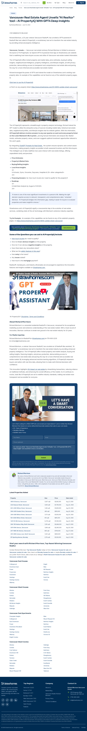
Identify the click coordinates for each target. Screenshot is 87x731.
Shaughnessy (47, 598)
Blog (64, 2)
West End (46, 608)
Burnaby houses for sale (45, 552)
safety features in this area (30, 251)
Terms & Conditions (51, 701)
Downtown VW (14, 653)
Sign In (82, 2)
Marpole (12, 606)
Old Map (83, 727)
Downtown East (14, 567)
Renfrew (46, 574)
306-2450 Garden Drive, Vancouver (21, 511)
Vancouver (28, 687)
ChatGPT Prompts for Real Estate (31, 146)
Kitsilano (12, 601)
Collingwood (13, 564)
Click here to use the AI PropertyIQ (21, 82)
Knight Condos (14, 637)
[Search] (44, 2)
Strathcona (47, 632)
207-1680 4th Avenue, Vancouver (20, 530)
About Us (71, 2)
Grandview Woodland (16, 627)
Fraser (11, 569)
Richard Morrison (16, 25)
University (46, 606)
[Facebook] (3, 700)
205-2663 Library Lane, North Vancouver (23, 534)
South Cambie (48, 601)
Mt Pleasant (47, 569)
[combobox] (32, 3)
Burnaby (27, 695)
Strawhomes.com (39, 267)
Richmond (28, 693)
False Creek (13, 660)
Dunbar (12, 595)
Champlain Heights (15, 616)
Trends (20, 7)
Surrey (27, 690)
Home (11, 7)
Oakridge (12, 608)
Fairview (12, 658)
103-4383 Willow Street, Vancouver (21, 518)
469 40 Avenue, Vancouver (19, 501)
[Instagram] (11, 700)
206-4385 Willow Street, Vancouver (21, 514)
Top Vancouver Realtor (34, 550)
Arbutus (12, 590)
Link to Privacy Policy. (51, 464)
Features (25, 706)
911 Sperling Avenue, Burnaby (19, 537)
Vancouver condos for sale (18, 552)
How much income (18, 239)
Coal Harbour (13, 650)
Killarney (12, 582)
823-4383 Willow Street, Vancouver (21, 508)
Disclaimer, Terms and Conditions (32, 316)
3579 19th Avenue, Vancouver (19, 527)
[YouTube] (3, 704)
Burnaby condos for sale (68, 552)
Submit (43, 457)
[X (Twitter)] (7, 700)
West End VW (48, 668)
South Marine (47, 627)
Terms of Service (65, 727)
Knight (45, 564)
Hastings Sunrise (14, 580)
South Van (46, 577)
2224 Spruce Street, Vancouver (20, 505)
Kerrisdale (12, 598)
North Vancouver (29, 701)
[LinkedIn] (15, 700)
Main (45, 567)
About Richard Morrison (32, 486)
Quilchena (46, 593)
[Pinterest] (7, 704)
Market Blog (49, 690)
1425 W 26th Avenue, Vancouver (20, 521)
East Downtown (14, 621)
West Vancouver (29, 698)
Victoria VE (47, 634)
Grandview (13, 574)
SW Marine (47, 595)
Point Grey (47, 590)
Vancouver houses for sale (59, 550)
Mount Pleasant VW (15, 671)
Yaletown (46, 671)
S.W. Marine (47, 653)
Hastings (12, 577)
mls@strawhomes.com (76, 700)
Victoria (46, 580)
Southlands (47, 663)
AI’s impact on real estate (36, 369)
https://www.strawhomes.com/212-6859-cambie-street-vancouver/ (54, 87)
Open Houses (27, 704)
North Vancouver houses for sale (54, 554)
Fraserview (13, 572)
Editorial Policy (75, 727)
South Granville (48, 603)
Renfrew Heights (48, 572)
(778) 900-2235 (74, 697)
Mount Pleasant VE (49, 619)
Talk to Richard (67, 227)
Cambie (12, 593)
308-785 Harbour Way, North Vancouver (22, 524)
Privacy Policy (49, 698)
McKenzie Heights (15, 603)
